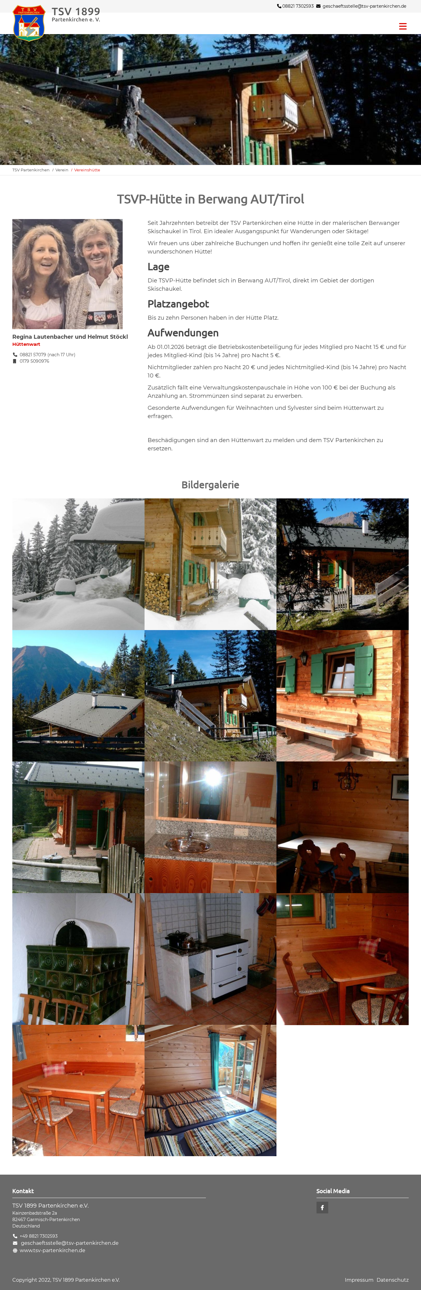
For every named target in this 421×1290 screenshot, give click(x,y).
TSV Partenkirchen (31, 169)
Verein (61, 169)
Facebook (322, 1207)
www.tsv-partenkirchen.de (52, 1250)
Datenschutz (393, 1280)
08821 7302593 (298, 6)
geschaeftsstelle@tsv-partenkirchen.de (364, 6)
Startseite (67, 23)
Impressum (359, 1280)
